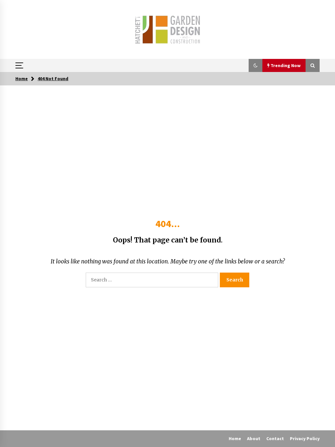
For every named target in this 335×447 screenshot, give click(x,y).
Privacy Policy (305, 438)
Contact (275, 438)
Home (235, 438)
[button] (255, 65)
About (253, 438)
